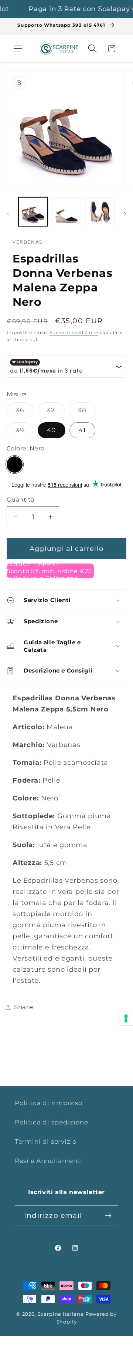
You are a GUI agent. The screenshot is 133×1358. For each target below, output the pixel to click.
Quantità (20, 499)
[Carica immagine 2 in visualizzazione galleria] (66, 212)
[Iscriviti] (108, 1215)
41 (82, 430)
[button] (18, 49)
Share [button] (23, 1007)
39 (24, 432)
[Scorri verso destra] (125, 214)
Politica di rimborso (48, 1103)
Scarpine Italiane (61, 1314)
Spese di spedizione (74, 332)
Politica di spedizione (51, 1122)
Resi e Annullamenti (48, 1160)
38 (87, 412)
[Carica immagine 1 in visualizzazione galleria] (33, 212)
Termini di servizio (46, 1141)
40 (51, 430)
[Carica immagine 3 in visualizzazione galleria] (100, 212)
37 (55, 412)
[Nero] (15, 464)
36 (24, 412)
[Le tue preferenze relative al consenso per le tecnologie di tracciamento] (126, 1018)
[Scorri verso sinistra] (8, 214)
